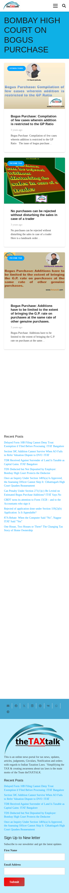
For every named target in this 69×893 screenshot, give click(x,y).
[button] (55, 6)
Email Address (12, 864)
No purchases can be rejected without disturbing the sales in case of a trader (34, 215)
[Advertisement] (34, 396)
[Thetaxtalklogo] (12, 6)
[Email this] (8, 706)
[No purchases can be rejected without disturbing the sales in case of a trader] (34, 159)
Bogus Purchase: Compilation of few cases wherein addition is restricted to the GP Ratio (33, 120)
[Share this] (16, 706)
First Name (10, 850)
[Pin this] (40, 706)
